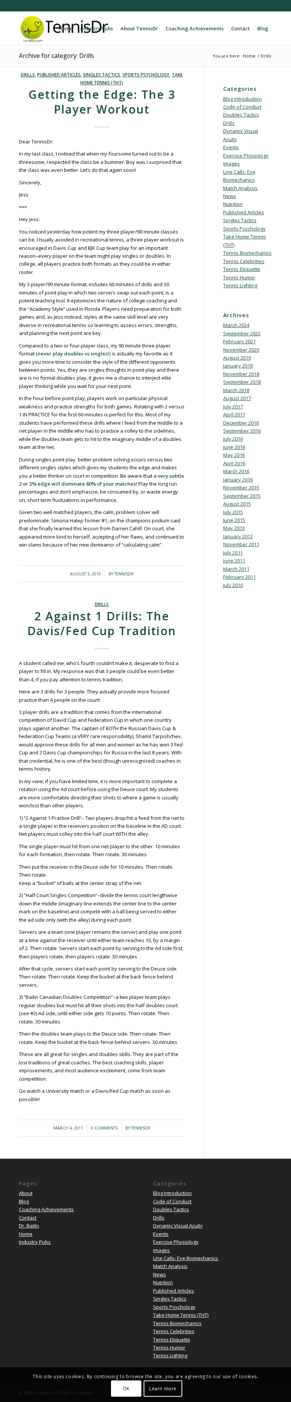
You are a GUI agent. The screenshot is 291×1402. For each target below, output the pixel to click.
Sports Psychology (145, 75)
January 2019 (238, 365)
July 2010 (233, 585)
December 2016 (241, 422)
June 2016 (234, 447)
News (229, 196)
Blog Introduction (242, 98)
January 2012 (238, 536)
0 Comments (104, 1128)
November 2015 (241, 487)
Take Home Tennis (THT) (180, 1315)
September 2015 (242, 495)
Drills (28, 75)
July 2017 (233, 406)
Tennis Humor (239, 277)
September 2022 (242, 333)
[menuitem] (66, 28)
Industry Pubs (35, 1241)
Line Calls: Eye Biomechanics (185, 1258)
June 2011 (234, 560)
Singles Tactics (101, 75)
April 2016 (234, 463)
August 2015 (237, 503)
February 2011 (239, 576)
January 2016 (238, 479)
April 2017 (234, 414)
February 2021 (239, 341)
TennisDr (124, 573)
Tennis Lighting (240, 285)
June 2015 (234, 520)
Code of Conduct (242, 106)
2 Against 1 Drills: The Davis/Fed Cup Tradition (101, 623)
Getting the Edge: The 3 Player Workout (101, 102)
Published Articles (59, 75)
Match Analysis (240, 188)
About (26, 1193)
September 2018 (242, 382)
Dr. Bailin (29, 1225)
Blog (24, 1201)
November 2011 (241, 544)
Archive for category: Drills (56, 55)
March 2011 (236, 568)
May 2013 (234, 528)
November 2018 (241, 374)
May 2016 (234, 455)
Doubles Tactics (241, 114)
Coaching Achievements (46, 1209)
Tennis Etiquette (241, 269)
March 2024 (236, 325)
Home (26, 1234)
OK (126, 1388)
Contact (27, 1217)
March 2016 (236, 471)
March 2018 (236, 390)
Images (231, 163)
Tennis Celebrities (243, 261)
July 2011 (233, 552)
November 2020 (241, 349)
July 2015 (233, 512)
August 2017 (237, 398)
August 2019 (237, 357)
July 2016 (233, 438)
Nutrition (233, 204)
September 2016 (242, 430)
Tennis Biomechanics (247, 252)
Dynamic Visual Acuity (178, 1225)
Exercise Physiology (246, 155)
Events (231, 147)
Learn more (163, 1388)
